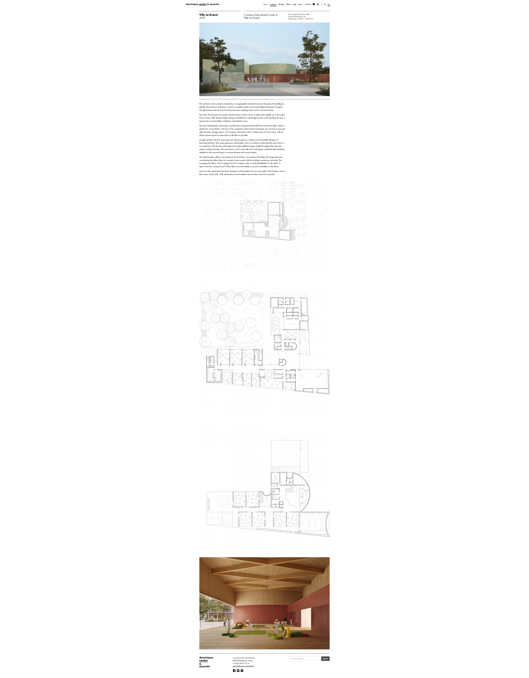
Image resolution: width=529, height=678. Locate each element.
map (294, 4)
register (325, 658)
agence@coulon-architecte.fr (243, 666)
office (288, 4)
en (329, 4)
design (281, 4)
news (265, 4)
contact (308, 4)
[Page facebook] (234, 670)
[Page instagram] (242, 670)
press (300, 4)
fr (325, 4)
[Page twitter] (238, 670)
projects (273, 4)
